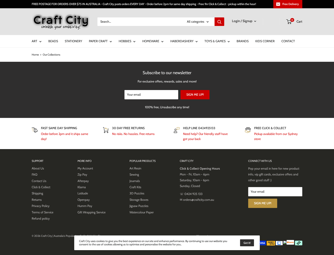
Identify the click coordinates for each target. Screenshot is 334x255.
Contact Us (39, 181)
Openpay (84, 200)
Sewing (134, 174)
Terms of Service (42, 212)
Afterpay (83, 181)
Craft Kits (135, 187)
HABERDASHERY (181, 41)
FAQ (34, 174)
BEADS (53, 41)
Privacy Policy (40, 206)
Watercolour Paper (142, 212)
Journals (135, 181)
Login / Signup (242, 21)
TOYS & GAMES (215, 41)
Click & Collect (41, 187)
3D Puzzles (137, 193)
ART (34, 41)
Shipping (37, 193)
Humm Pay (85, 206)
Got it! (247, 243)
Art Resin (135, 168)
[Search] (219, 21)
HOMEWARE (150, 41)
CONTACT (288, 41)
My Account (85, 168)
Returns (37, 200)
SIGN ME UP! (195, 94)
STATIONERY (73, 41)
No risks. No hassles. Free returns (133, 134)
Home (35, 54)
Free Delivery (290, 4)
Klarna (82, 187)
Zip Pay (82, 174)
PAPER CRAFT (98, 41)
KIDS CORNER (265, 41)
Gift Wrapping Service (92, 212)
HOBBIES (125, 41)
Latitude (83, 193)
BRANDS (243, 41)
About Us (38, 168)
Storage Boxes (139, 200)
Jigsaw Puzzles (139, 206)
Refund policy (41, 218)
